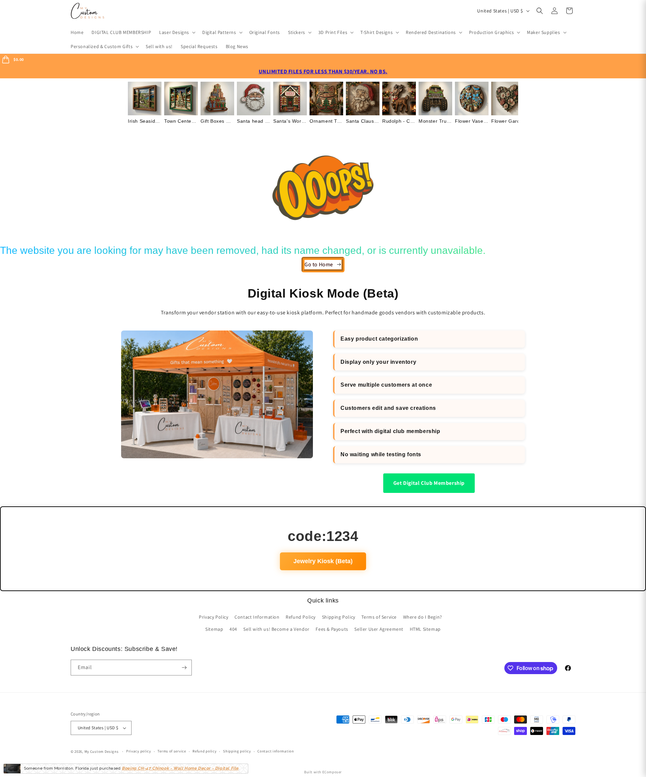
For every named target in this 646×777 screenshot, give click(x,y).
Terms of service (171, 751)
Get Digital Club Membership (429, 483)
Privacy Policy (213, 617)
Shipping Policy (338, 617)
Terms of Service (379, 617)
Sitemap (214, 629)
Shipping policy (237, 751)
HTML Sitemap (425, 629)
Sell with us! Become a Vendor (276, 629)
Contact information (275, 751)
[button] (176, 32)
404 (233, 629)
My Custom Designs (101, 751)
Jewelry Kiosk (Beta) (323, 561)
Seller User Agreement (378, 629)
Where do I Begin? (422, 617)
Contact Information (257, 617)
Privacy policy (138, 751)
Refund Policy (301, 617)
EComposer (332, 772)
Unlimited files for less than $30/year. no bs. (323, 71)
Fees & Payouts (332, 629)
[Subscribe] (184, 667)
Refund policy (204, 751)
